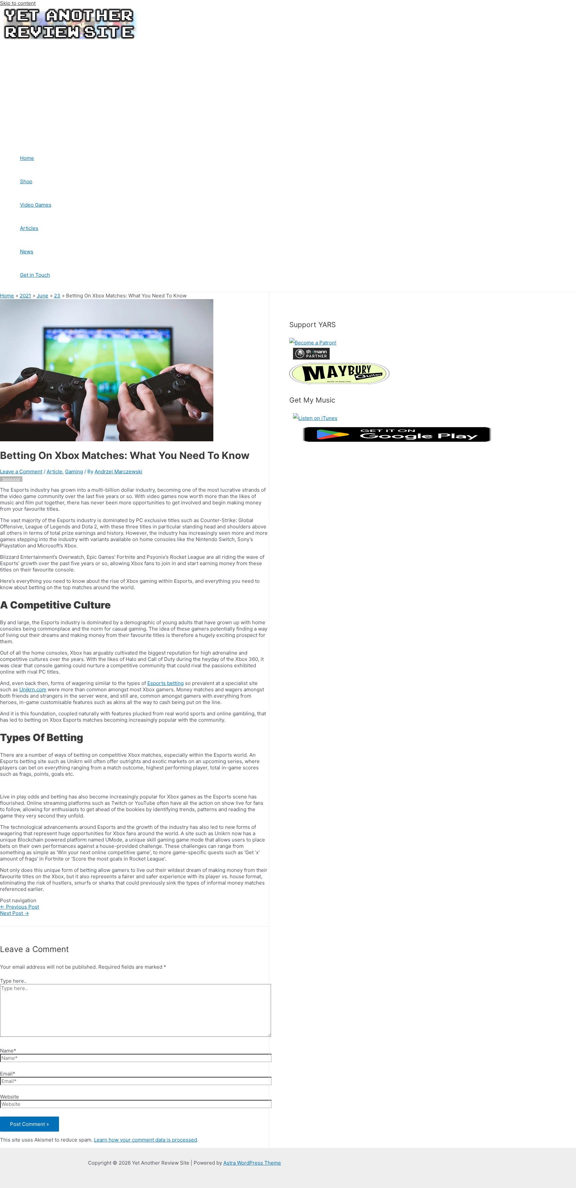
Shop (26, 181)
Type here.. (13, 981)
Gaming (74, 471)
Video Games (35, 205)
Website (9, 1097)
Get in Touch (35, 275)
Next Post (14, 913)
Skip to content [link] (18, 3)
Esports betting (165, 683)
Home (27, 158)
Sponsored (11, 479)
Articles (29, 228)
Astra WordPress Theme (252, 1163)
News (26, 251)
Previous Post (19, 907)
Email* (7, 1074)
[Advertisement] (207, 91)
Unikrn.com (32, 689)
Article (54, 471)
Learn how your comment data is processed (145, 1140)
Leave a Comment (21, 471)
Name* (8, 1050)
